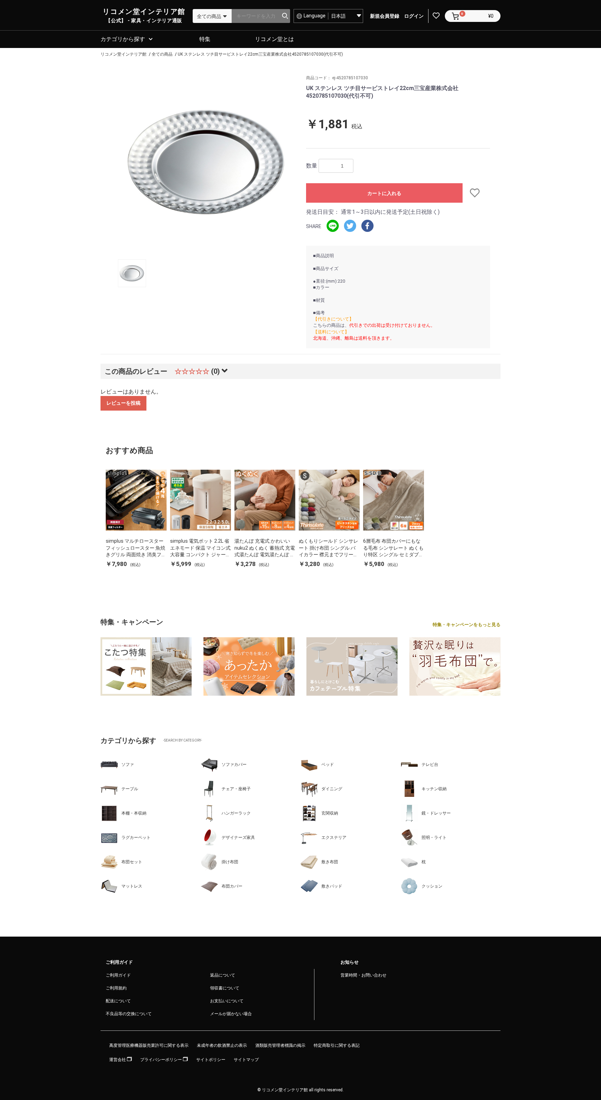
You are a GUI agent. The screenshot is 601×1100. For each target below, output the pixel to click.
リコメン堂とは (274, 39)
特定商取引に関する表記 (337, 1045)
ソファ (127, 764)
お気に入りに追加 (476, 193)
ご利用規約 (116, 988)
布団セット (131, 861)
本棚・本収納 (133, 813)
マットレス (131, 886)
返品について (222, 975)
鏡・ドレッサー (436, 813)
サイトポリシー (210, 1059)
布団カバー (232, 886)
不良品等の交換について (129, 1013)
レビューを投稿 (123, 403)
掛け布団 (230, 861)
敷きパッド (331, 886)
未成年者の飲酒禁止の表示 (222, 1045)
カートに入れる (384, 193)
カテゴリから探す (123, 39)
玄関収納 (329, 813)
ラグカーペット (136, 837)
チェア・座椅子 (236, 788)
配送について (118, 1000)
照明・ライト (434, 837)
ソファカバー (234, 764)
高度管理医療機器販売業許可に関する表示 (149, 1045)
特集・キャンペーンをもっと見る (466, 624)
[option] (206, 162)
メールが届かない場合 (231, 1013)
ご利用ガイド (118, 975)
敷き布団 (329, 861)
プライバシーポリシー (161, 1059)
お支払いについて (226, 1000)
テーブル (129, 788)
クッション (432, 886)
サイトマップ (246, 1059)
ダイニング (331, 788)
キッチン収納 (434, 788)
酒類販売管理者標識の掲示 (280, 1045)
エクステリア (333, 837)
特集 (204, 39)
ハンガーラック (236, 813)
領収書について (224, 988)
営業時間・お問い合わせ (363, 975)
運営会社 (118, 1059)
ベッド (327, 764)
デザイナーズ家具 (238, 837)
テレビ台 (430, 764)
